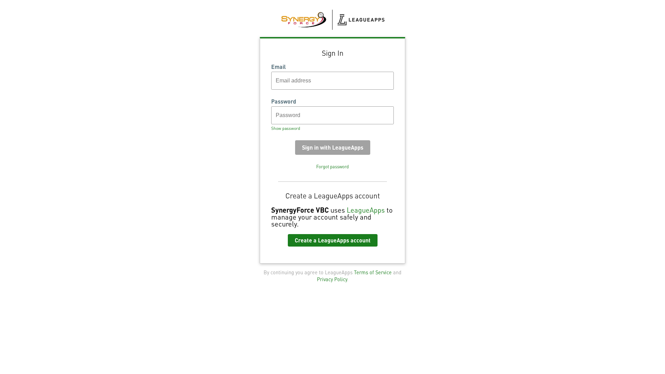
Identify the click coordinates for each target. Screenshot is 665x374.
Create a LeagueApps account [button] (333, 240)
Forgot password (332, 166)
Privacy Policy (332, 279)
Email (278, 66)
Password (283, 101)
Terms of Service (373, 272)
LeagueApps (366, 209)
